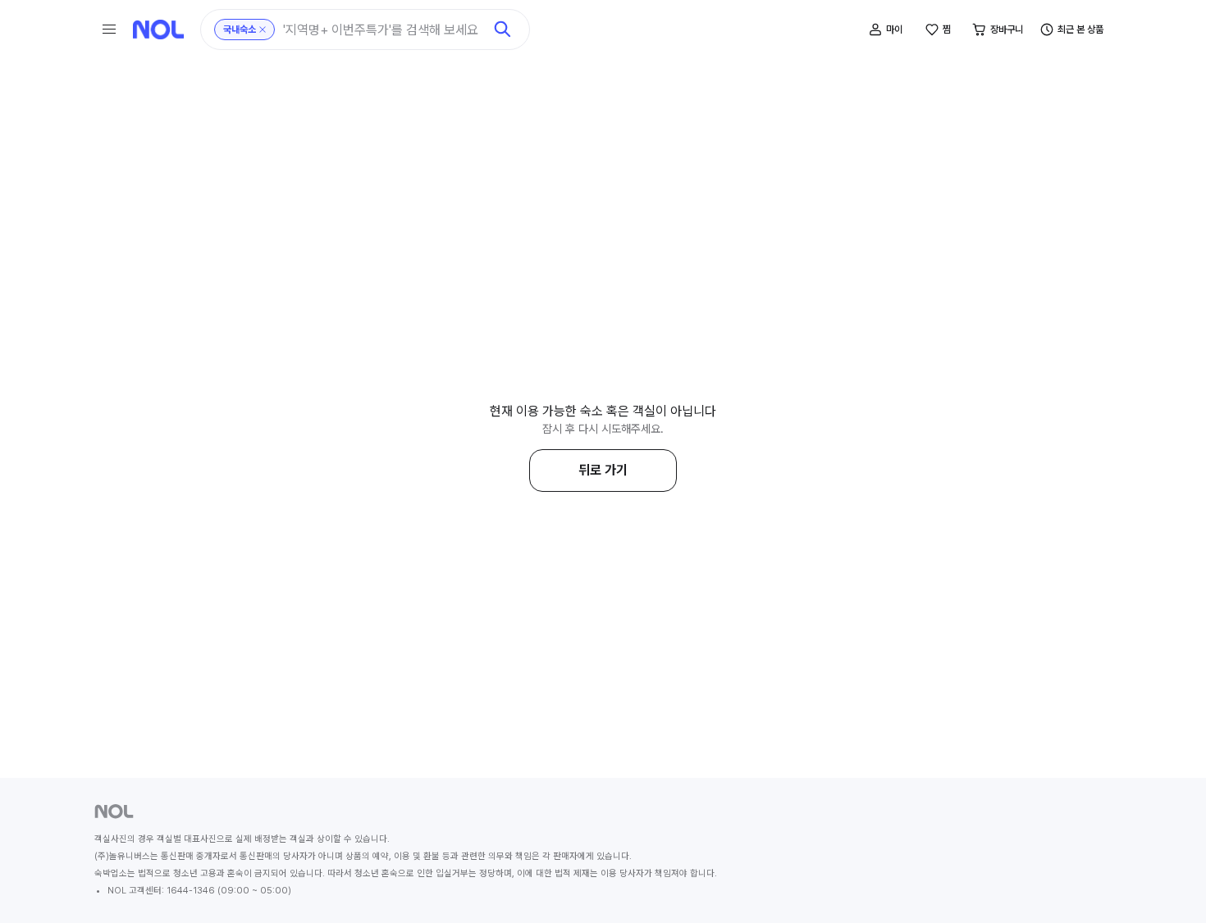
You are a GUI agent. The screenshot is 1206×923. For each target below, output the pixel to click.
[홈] (158, 29)
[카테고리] (109, 29)
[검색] (503, 29)
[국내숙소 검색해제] (262, 29)
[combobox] (383, 30)
